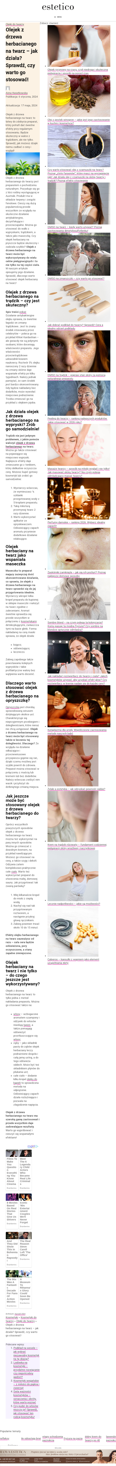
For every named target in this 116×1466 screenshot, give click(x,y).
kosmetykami (29, 621)
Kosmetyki (12, 1317)
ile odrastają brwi (31, 1438)
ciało (14, 871)
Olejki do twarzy (15, 24)
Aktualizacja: (21, 105)
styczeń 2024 (20, 1314)
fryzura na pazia (73, 1438)
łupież (26, 1024)
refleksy (4, 1438)
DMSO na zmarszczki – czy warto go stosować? (76, 278)
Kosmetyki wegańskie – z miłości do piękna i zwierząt (26, 1384)
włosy (16, 1014)
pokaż (22, 311)
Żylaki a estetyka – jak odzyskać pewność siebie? (76, 789)
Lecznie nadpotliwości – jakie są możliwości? (74, 903)
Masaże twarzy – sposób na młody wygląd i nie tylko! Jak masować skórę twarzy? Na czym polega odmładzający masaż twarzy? (79, 472)
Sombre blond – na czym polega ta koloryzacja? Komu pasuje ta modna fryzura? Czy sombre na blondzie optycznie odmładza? (75, 626)
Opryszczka (12, 707)
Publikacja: (22, 96)
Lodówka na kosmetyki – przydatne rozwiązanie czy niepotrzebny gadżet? (26, 1369)
